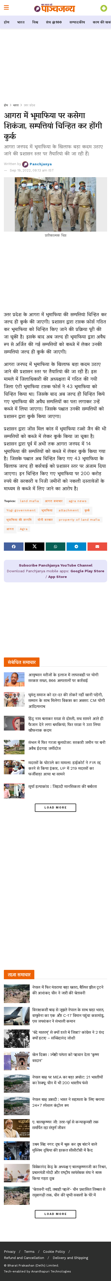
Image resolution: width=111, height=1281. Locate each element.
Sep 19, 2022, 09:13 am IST (32, 170)
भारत (21, 22)
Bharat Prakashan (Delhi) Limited (32, 1265)
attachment (69, 510)
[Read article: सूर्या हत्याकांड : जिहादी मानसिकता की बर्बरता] (14, 791)
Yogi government (21, 510)
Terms (29, 1252)
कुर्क (87, 510)
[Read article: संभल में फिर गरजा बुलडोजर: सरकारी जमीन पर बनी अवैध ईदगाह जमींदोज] (14, 747)
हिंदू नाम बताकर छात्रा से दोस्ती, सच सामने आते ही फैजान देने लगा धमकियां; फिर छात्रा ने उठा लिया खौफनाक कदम (65, 724)
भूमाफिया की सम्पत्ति (19, 519)
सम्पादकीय (77, 22)
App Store (57, 577)
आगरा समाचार (54, 501)
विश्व (35, 22)
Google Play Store (87, 571)
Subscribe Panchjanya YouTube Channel (55, 565)
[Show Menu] (6, 8)
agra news (78, 501)
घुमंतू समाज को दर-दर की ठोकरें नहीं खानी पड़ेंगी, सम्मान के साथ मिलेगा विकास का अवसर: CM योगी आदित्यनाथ (66, 700)
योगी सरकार (45, 519)
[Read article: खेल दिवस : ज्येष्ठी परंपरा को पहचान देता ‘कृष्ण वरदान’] (17, 1061)
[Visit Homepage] (54, 8)
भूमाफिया (47, 510)
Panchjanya (41, 164)
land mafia (29, 501)
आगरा (10, 529)
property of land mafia (79, 519)
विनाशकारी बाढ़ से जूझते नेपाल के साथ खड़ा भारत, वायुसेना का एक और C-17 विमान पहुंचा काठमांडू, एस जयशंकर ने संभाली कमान (68, 1015)
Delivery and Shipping (70, 1258)
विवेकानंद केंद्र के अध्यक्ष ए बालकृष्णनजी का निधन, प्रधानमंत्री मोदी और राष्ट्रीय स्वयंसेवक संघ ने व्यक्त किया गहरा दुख (69, 1172)
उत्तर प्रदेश (29, 105)
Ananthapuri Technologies (51, 1271)
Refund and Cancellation (24, 1258)
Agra (24, 529)
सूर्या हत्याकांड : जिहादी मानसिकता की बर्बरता (62, 786)
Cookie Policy (54, 1252)
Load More (55, 807)
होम (6, 22)
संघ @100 (54, 22)
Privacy (9, 1252)
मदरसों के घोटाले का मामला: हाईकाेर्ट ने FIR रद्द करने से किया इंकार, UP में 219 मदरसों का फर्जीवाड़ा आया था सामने (64, 768)
